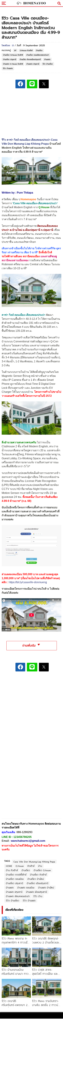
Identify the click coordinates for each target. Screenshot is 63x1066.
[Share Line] (32, 84)
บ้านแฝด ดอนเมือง (25, 887)
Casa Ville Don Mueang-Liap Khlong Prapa (34, 861)
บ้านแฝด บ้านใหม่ (46, 887)
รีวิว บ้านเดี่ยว (48, 64)
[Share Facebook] (20, 84)
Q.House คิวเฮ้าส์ (26, 50)
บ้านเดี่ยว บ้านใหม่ (35, 879)
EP (15, 50)
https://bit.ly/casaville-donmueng (28, 582)
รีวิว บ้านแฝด (8, 68)
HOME (9, 866)
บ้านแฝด (47, 59)
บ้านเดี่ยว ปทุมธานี (9, 59)
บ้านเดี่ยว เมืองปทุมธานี (37, 883)
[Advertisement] (31, 697)
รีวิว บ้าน (37, 896)
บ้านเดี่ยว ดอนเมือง (15, 879)
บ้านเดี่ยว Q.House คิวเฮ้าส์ (13, 55)
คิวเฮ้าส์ (30, 866)
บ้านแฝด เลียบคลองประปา (18, 896)
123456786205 (22, 837)
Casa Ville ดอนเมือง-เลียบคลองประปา (35, 203)
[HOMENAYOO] (31, 3)
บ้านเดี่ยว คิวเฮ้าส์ (38, 874)
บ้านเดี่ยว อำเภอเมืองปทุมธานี (30, 59)
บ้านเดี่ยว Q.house (42, 870)
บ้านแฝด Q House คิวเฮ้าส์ (13, 64)
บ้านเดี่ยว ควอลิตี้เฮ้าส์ (16, 874)
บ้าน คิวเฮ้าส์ (12, 870)
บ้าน (40, 866)
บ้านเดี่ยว (39, 50)
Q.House (20, 866)
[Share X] (44, 84)
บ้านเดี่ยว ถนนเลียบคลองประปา (37, 55)
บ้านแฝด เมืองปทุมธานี (36, 892)
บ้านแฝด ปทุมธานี (32, 64)
